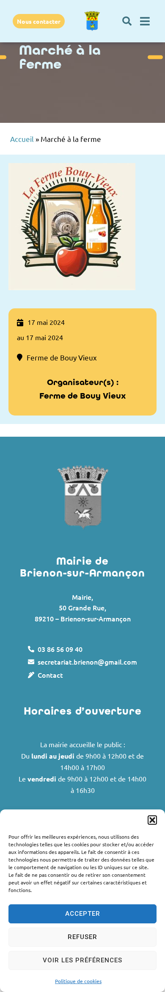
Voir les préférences (82, 960)
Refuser (82, 937)
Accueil (22, 138)
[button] (152, 820)
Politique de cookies (78, 981)
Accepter (82, 913)
